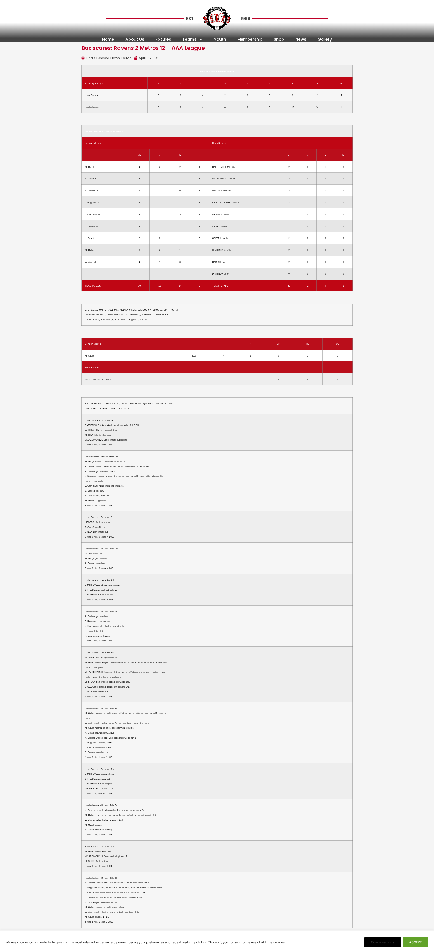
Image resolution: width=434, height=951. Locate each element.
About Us (134, 39)
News (300, 39)
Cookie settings (382, 942)
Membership (249, 39)
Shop (279, 39)
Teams (189, 39)
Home (108, 39)
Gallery (325, 39)
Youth (220, 39)
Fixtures (163, 39)
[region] (217, 940)
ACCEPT (415, 942)
